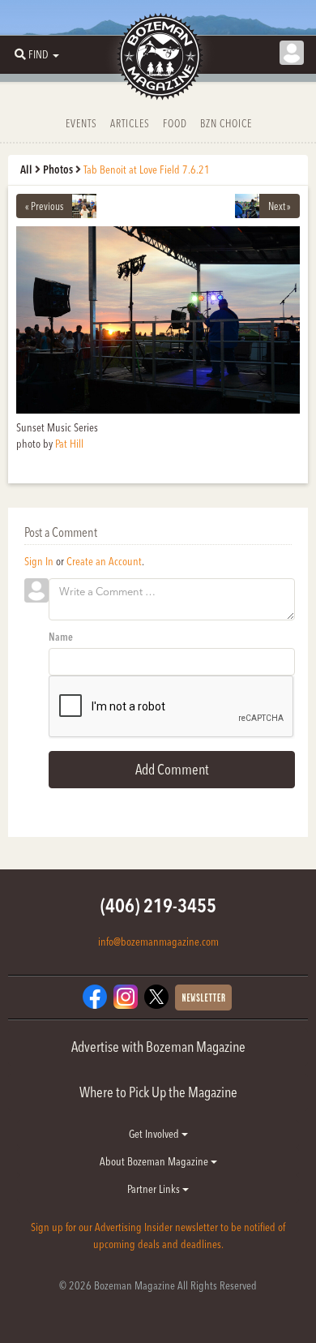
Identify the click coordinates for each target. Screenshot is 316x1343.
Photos (58, 169)
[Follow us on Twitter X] (156, 995)
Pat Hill (69, 443)
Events (81, 123)
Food (175, 123)
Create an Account (104, 561)
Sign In (38, 561)
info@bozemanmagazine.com (158, 941)
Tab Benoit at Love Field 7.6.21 (146, 169)
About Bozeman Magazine (155, 1161)
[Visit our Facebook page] (95, 995)
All (26, 169)
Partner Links (154, 1189)
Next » (279, 206)
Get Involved (155, 1133)
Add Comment (172, 769)
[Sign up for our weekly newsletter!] (203, 996)
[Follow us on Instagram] (125, 995)
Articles (130, 123)
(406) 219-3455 (158, 905)
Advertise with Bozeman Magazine (158, 1046)
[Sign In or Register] (292, 53)
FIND (38, 54)
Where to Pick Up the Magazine (158, 1092)
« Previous (44, 206)
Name (61, 636)
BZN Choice (226, 123)
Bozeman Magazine (158, 57)
